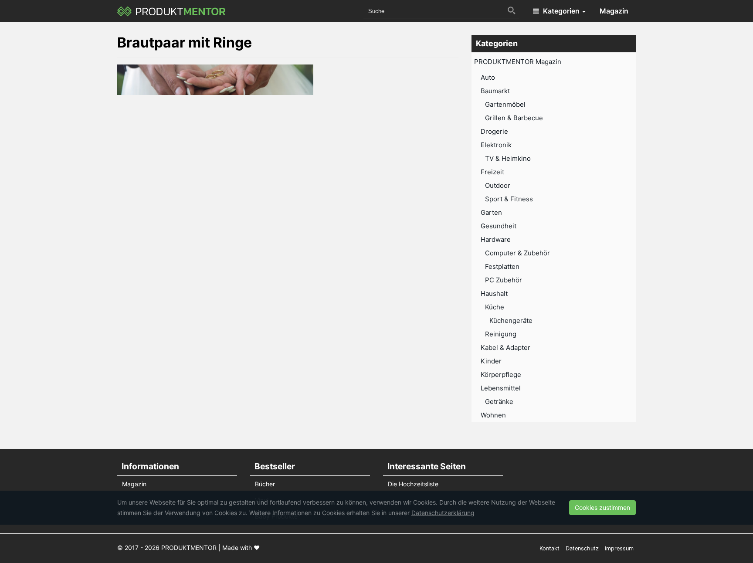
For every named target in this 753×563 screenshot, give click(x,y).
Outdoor (497, 185)
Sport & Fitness (509, 199)
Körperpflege (501, 374)
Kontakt (549, 548)
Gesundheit (498, 226)
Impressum (619, 548)
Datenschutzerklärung (443, 512)
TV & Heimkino (508, 158)
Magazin (614, 11)
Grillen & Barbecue (514, 118)
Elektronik (496, 145)
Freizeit (492, 172)
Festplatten (502, 266)
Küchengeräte (511, 320)
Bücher (265, 484)
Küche (494, 307)
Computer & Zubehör (517, 253)
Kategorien (561, 11)
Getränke (499, 401)
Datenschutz (582, 548)
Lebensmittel (501, 388)
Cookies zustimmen (602, 507)
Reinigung (500, 334)
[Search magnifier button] (511, 10)
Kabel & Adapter (505, 347)
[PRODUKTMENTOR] (171, 11)
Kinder (491, 361)
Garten (491, 212)
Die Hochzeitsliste (413, 484)
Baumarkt (495, 91)
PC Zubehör (503, 280)
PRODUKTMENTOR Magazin (517, 62)
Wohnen (493, 415)
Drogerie (494, 131)
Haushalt (494, 293)
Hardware (496, 239)
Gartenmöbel (505, 104)
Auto (488, 77)
